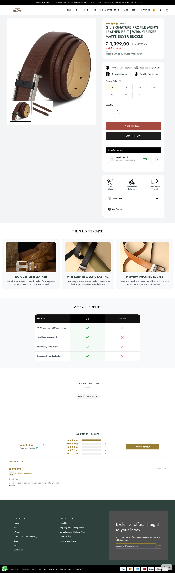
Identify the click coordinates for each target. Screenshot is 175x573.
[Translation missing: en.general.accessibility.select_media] (20, 111)
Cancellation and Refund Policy (72, 531)
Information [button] (67, 518)
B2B (15, 545)
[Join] (159, 545)
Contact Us (18, 549)
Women (17, 531)
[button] (77, 10)
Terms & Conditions (68, 540)
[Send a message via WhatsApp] (4, 568)
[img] (15, 468)
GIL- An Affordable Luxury (23, 569)
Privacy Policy (65, 536)
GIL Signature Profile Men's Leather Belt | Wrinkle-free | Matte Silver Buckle (132, 32)
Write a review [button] (142, 446)
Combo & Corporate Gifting (25, 536)
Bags (16, 540)
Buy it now (133, 135)
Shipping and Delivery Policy (72, 527)
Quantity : (110, 104)
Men (16, 527)
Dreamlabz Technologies (69, 569)
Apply (145, 158)
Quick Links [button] (20, 518)
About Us (63, 522)
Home (16, 522)
